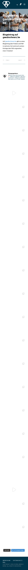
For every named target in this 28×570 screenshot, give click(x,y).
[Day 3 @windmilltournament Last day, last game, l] (14, 326)
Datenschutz (17, 560)
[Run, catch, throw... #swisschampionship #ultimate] (14, 466)
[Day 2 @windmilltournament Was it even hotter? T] (14, 349)
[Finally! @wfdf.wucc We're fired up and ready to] (14, 209)
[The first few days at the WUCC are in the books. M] (14, 163)
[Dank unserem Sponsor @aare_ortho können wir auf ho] (14, 233)
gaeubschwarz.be (10, 41)
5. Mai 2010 (7, 26)
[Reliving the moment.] (14, 93)
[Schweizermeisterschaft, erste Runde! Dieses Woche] (14, 536)
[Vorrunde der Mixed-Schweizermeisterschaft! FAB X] (14, 419)
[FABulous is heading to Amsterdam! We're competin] (14, 396)
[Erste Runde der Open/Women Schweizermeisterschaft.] (14, 513)
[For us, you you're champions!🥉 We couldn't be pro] (14, 279)
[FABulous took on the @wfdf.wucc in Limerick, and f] (14, 139)
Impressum (6, 560)
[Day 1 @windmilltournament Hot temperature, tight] (14, 373)
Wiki (4, 562)
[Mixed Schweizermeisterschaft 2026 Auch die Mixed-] (14, 443)
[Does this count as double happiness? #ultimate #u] (14, 489)
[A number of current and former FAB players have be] (14, 116)
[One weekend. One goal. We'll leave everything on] (14, 303)
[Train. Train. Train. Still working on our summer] (14, 256)
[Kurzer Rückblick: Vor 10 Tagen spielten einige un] (14, 186)
